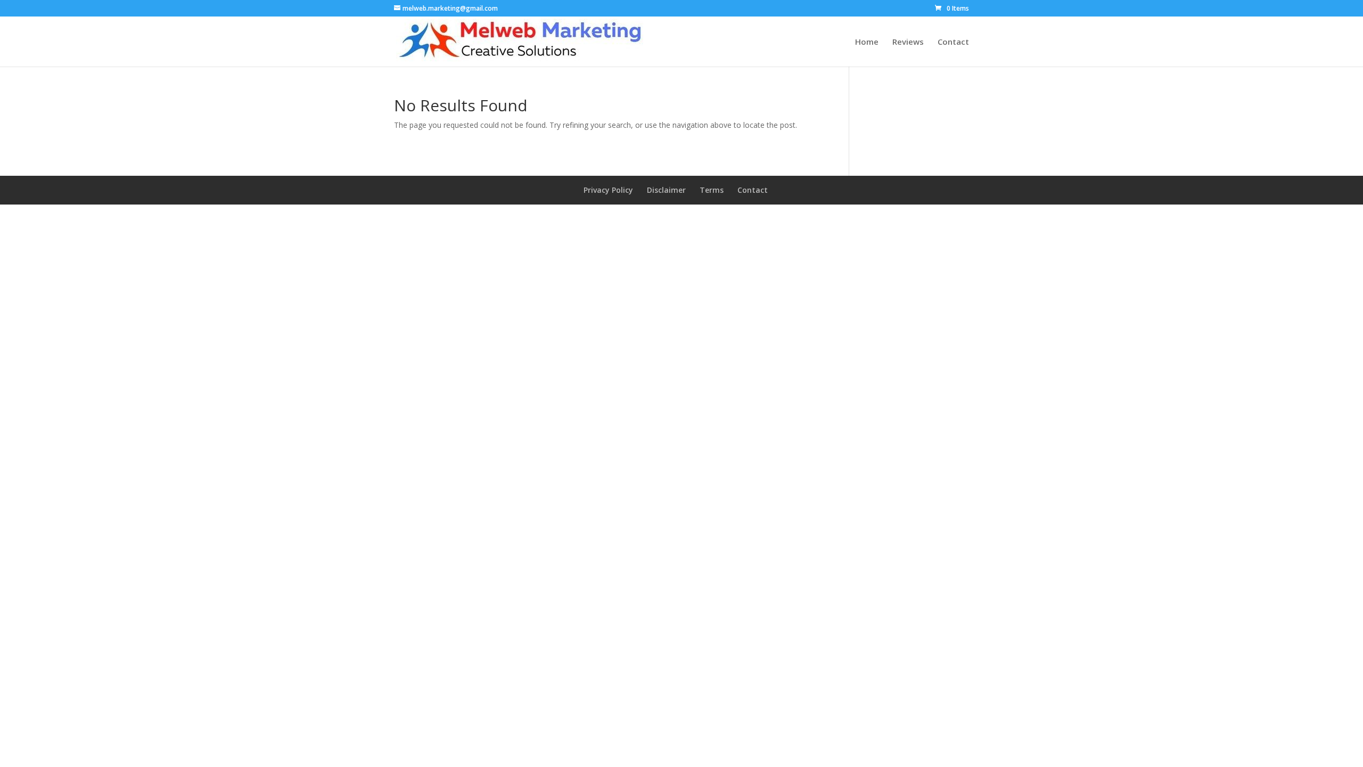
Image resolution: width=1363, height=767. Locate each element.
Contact (953, 42)
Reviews (908, 42)
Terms (712, 190)
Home (866, 42)
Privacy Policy (608, 190)
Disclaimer (666, 190)
